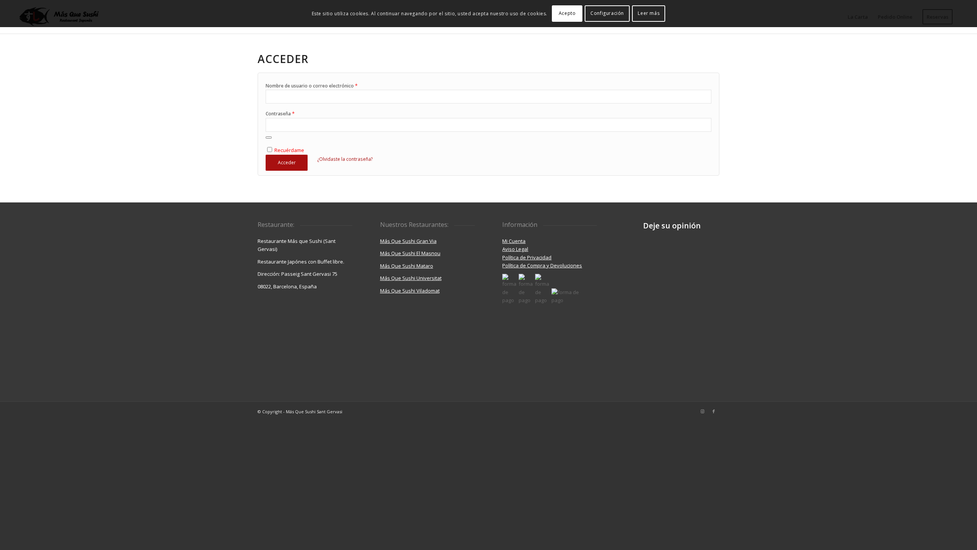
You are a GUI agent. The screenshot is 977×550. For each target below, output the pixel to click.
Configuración (607, 13)
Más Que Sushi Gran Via (408, 241)
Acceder (287, 162)
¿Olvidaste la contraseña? (345, 159)
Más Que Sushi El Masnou (410, 253)
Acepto (567, 13)
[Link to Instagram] (702, 411)
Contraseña (280, 113)
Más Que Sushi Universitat (411, 278)
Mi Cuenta (514, 241)
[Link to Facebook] (713, 411)
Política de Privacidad (526, 257)
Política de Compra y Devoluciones (542, 265)
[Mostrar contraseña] (269, 137)
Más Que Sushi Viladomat (410, 290)
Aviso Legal (515, 249)
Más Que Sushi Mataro (406, 265)
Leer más (648, 13)
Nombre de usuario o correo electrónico (312, 85)
